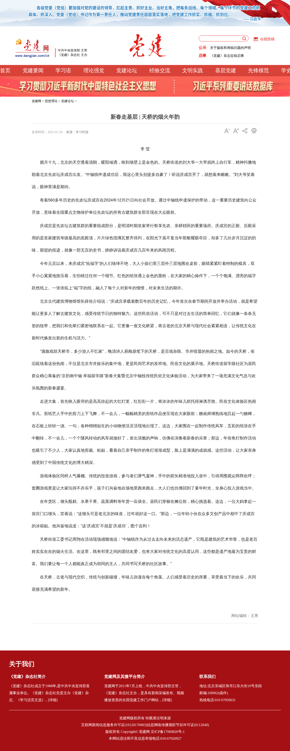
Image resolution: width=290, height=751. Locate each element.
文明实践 (192, 70)
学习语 (63, 70)
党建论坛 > (69, 101)
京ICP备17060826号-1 (168, 732)
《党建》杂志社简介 (27, 676)
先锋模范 (258, 70)
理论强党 (93, 70)
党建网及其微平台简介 (124, 676)
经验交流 (159, 70)
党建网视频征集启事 (225, 57)
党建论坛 (126, 70)
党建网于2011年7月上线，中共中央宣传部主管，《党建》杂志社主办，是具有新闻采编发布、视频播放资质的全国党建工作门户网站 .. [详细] (144, 693)
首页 (5, 70)
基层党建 (225, 70)
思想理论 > (52, 101)
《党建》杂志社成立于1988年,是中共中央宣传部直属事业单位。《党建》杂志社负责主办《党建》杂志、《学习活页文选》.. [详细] (49, 693)
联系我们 (207, 676)
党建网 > (38, 101)
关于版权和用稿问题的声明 (230, 49)
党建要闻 (33, 70)
